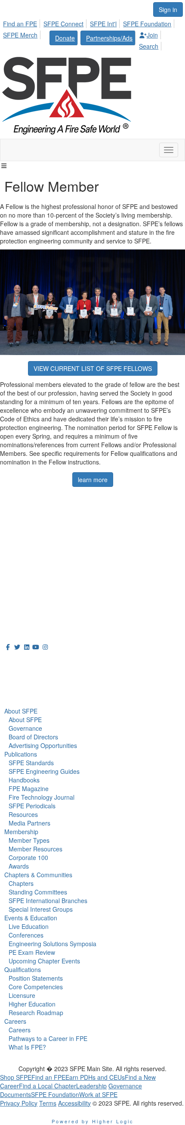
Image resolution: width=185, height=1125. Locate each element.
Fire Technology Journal (41, 797)
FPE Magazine (29, 788)
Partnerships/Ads (109, 38)
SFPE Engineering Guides (44, 771)
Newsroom (24, 681)
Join (152, 35)
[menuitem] (22, 22)
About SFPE (20, 711)
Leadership (91, 1085)
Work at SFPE (98, 1094)
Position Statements (36, 978)
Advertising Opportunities (43, 745)
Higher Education (32, 1004)
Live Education (29, 926)
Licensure (22, 995)
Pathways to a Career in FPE (48, 1038)
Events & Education (30, 917)
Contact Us (17, 569)
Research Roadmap (36, 1012)
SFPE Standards (31, 762)
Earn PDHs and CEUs (95, 1077)
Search (148, 46)
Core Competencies (36, 986)
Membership (21, 831)
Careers (15, 1021)
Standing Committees (38, 892)
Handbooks (24, 780)
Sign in (168, 9)
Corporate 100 (28, 857)
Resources (23, 814)
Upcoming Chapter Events (44, 961)
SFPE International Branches (48, 900)
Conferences (26, 935)
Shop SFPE (15, 1077)
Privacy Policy (18, 1103)
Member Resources (35, 849)
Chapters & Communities (38, 874)
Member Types (29, 840)
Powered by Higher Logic (93, 1121)
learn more (93, 479)
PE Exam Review (32, 952)
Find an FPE (20, 23)
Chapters (21, 883)
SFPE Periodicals (32, 805)
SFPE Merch (20, 35)
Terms (47, 1103)
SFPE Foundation (147, 23)
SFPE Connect (63, 23)
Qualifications (22, 969)
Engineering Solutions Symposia (52, 943)
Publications (20, 754)
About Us (21, 662)
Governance (25, 728)
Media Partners (29, 823)
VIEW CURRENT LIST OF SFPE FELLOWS (93, 368)
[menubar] (92, 33)
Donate (65, 38)
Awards (19, 866)
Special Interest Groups (41, 909)
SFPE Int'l (103, 23)
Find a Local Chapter (47, 1085)
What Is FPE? (27, 1047)
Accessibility (74, 1103)
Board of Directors (33, 736)
